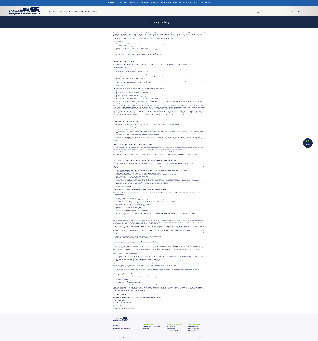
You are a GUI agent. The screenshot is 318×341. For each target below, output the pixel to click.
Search (258, 12)
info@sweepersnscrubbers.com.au (121, 328)
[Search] (258, 11)
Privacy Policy (201, 337)
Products (55, 11)
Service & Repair (78, 11)
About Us (88, 11)
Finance (69, 11)
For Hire (63, 11)
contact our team (159, 2)
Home (49, 11)
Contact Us (95, 11)
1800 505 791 (295, 12)
